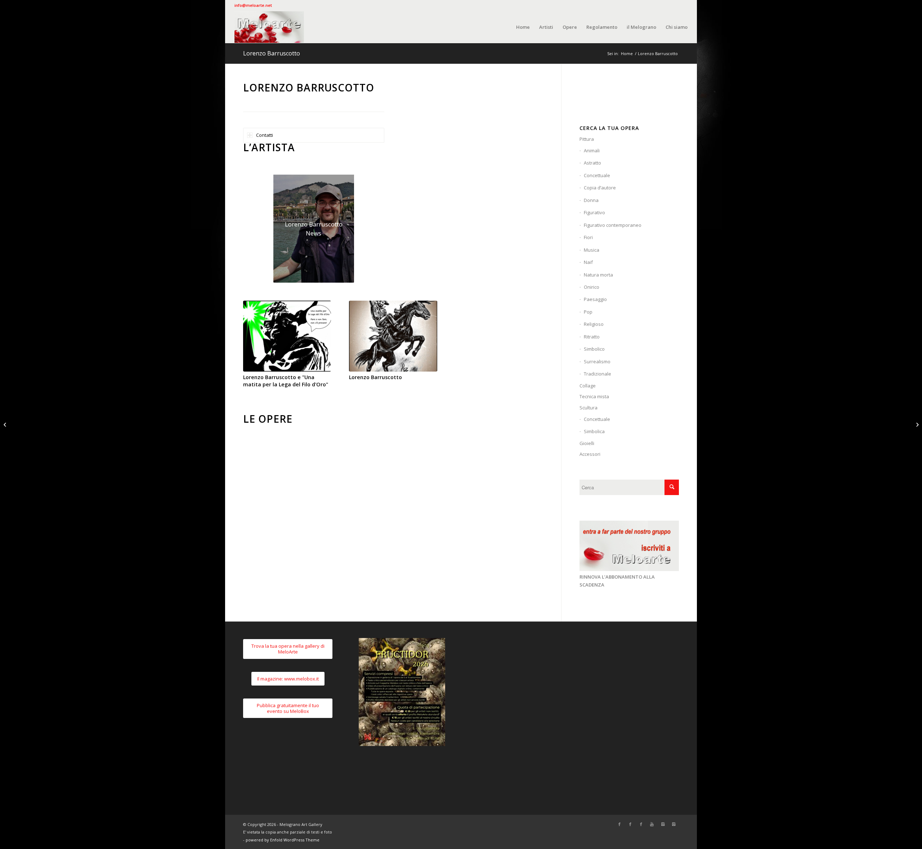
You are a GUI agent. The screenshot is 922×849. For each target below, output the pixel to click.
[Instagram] (662, 824)
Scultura (588, 407)
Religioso (594, 324)
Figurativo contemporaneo (612, 225)
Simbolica (594, 431)
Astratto (592, 163)
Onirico (591, 287)
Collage (587, 385)
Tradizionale (597, 373)
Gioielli (586, 443)
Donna (591, 200)
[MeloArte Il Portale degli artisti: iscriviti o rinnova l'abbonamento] (629, 569)
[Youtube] (651, 824)
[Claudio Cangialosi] (916, 424)
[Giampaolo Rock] (5, 424)
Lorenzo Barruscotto (271, 53)
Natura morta (598, 274)
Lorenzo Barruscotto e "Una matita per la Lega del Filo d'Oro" (285, 381)
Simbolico (594, 349)
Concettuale (597, 175)
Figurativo (594, 212)
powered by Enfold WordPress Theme (282, 840)
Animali (592, 150)
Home (627, 53)
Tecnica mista (594, 396)
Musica (591, 250)
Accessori (589, 454)
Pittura (586, 139)
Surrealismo (597, 361)
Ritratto (592, 336)
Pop (588, 312)
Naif (588, 262)
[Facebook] (619, 824)
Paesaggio (595, 299)
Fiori (588, 237)
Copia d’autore (600, 187)
